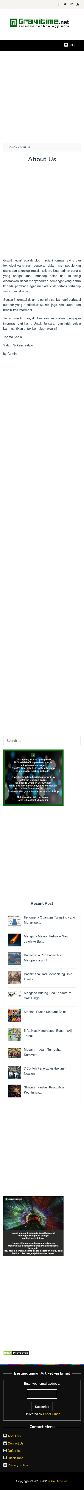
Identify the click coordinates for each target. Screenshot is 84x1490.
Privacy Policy (18, 1465)
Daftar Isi (14, 1450)
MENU (73, 45)
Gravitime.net (12, 260)
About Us (14, 1436)
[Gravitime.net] (42, 22)
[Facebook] (59, 4)
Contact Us (16, 1443)
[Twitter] (65, 4)
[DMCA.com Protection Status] (16, 1352)
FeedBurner (51, 1413)
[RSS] (78, 4)
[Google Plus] (71, 4)
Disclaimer (15, 1457)
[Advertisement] (42, 97)
